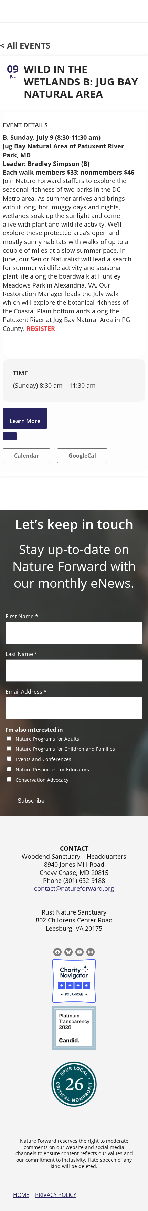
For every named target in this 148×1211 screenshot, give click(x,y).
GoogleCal (82, 455)
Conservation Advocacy (41, 780)
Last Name (22, 654)
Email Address (26, 692)
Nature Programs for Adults (47, 739)
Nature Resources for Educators (52, 770)
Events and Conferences (43, 759)
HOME (21, 1195)
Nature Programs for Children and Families (65, 749)
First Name (22, 616)
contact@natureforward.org (74, 888)
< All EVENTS (25, 45)
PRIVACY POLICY (55, 1195)
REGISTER (41, 328)
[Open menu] (137, 11)
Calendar (26, 455)
